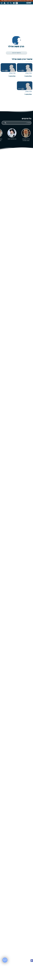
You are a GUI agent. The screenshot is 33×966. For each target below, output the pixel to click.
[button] (32, 961)
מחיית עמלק (28, 73)
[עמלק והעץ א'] (24, 71)
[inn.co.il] (17, 3)
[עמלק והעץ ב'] (24, 89)
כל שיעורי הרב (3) (16, 53)
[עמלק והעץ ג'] (8, 71)
